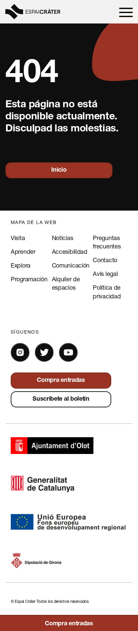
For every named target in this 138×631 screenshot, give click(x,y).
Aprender (23, 251)
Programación (29, 279)
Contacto (105, 260)
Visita (18, 237)
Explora (20, 265)
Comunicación (70, 265)
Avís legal (105, 273)
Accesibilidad (69, 251)
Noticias (62, 237)
